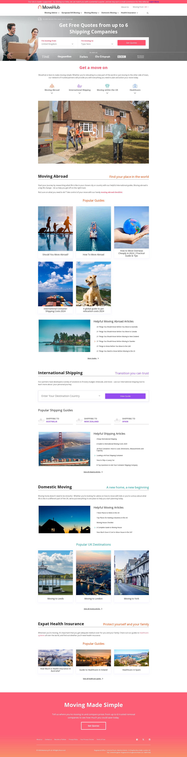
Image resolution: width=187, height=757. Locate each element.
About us (39, 739)
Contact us (48, 739)
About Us (125, 7)
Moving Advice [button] (51, 12)
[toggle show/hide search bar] (146, 12)
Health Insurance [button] (128, 12)
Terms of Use (101, 739)
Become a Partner (60, 739)
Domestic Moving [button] (109, 12)
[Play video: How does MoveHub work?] (93, 132)
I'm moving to (87, 41)
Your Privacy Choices (87, 739)
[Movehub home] (49, 7)
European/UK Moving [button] (71, 12)
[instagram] (150, 740)
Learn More (154, 2)
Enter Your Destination (60, 396)
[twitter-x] (143, 740)
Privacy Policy (73, 739)
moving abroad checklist (111, 192)
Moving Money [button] (90, 12)
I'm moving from (48, 41)
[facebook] (137, 740)
